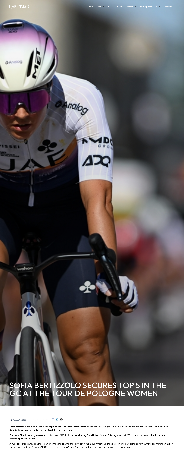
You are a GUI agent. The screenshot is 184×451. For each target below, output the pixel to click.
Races (111, 7)
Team (99, 7)
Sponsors (130, 7)
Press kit (168, 7)
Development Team (148, 7)
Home (90, 7)
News (119, 7)
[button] (53, 419)
